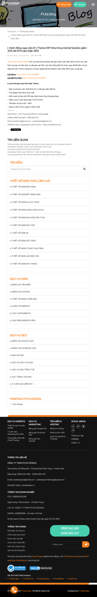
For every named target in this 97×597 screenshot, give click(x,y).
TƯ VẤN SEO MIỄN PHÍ (22, 384)
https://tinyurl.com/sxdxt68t (27, 74)
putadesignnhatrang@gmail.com (50, 479)
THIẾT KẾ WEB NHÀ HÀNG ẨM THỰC (28, 217)
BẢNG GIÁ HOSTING (21, 292)
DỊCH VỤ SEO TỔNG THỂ (23, 369)
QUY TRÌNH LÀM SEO (22, 377)
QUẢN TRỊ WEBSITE (21, 306)
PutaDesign (26, 591)
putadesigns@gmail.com (24, 479)
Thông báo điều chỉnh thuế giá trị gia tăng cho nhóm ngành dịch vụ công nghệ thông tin (39, 144)
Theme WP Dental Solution (18, 62)
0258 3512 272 (38, 474)
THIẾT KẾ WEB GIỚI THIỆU (24, 241)
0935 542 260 (23, 474)
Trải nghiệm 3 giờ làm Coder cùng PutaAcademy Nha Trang (29, 147)
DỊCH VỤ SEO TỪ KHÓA (22, 362)
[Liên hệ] (11, 581)
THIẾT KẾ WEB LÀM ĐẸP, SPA (25, 256)
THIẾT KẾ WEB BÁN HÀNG (24, 187)
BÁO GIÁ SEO (18, 355)
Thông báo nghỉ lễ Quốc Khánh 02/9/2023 (23, 149)
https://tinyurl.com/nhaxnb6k (34, 78)
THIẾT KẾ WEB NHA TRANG (24, 264)
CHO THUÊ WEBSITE (21, 313)
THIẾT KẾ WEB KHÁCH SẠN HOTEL (28, 210)
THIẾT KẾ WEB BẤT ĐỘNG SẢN (26, 194)
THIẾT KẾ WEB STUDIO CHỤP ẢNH (27, 248)
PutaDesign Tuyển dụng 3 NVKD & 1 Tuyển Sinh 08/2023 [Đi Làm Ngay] (34, 152)
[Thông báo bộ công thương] (16, 568)
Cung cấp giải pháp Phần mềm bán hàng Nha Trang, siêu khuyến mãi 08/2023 (36, 155)
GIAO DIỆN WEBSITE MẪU (23, 320)
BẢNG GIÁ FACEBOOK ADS (24, 348)
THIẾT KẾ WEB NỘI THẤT (23, 225)
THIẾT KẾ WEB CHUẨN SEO (24, 299)
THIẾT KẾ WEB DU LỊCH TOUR (25, 202)
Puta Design (17, 404)
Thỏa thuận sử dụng (72, 556)
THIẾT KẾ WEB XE (20, 233)
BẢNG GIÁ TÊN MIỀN (21, 285)
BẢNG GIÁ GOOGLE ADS (23, 341)
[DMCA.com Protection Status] (41, 568)
